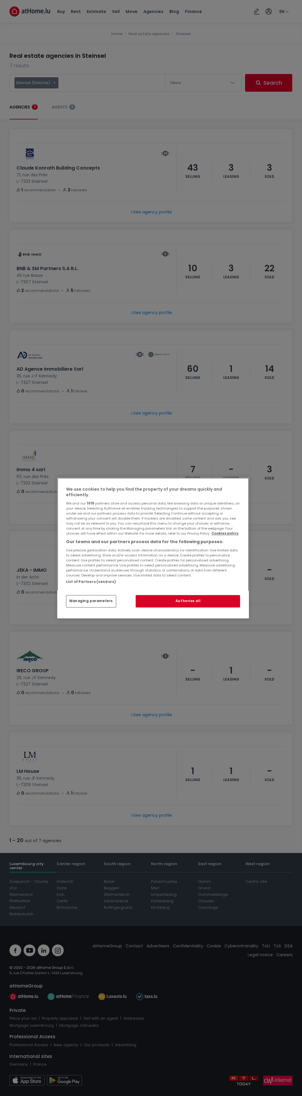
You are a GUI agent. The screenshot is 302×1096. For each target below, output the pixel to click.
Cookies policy (225, 533)
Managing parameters (91, 601)
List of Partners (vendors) (91, 581)
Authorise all (187, 601)
